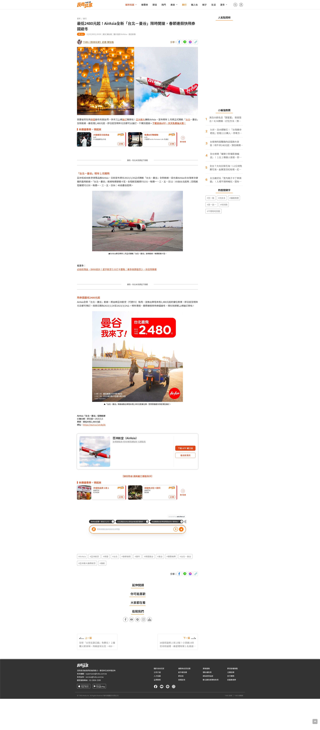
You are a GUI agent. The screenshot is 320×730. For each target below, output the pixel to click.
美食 (172, 4)
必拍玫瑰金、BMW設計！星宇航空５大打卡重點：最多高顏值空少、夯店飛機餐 (117, 269)
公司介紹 (157, 672)
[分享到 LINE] (184, 42)
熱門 (164, 4)
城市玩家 (129, 4)
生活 (213, 4)
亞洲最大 (140, 119)
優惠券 (144, 4)
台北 (188, 119)
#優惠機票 (171, 556)
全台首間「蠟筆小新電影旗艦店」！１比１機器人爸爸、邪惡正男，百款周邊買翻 (226, 155)
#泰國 (105, 556)
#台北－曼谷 (185, 556)
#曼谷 (159, 556)
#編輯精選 (234, 197)
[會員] (241, 5)
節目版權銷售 (232, 668)
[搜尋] (235, 5)
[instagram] (174, 686)
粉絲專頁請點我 (130, 441)
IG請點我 (142, 441)
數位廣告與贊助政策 (210, 679)
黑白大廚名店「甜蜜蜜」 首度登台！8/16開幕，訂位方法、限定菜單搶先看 (225, 119)
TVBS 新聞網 (238, 696)
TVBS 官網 (228, 696)
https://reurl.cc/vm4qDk (94, 424)
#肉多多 (221, 197)
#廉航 (102, 563)
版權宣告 (181, 679)
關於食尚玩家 (159, 668)
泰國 (93, 119)
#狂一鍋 (210, 197)
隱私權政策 (207, 672)
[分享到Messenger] (190, 42)
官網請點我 (118, 441)
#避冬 (137, 556)
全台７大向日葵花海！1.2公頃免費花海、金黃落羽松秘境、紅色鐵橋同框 (226, 167)
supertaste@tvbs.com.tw (96, 673)
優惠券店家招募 (184, 668)
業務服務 (206, 668)
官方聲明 (230, 676)
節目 (154, 4)
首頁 (78, 18)
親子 (204, 4)
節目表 (181, 676)
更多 (222, 4)
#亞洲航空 (94, 556)
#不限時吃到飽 (213, 211)
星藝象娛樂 (231, 679)
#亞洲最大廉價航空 (87, 563)
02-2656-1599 (95, 680)
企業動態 (157, 679)
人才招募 (157, 676)
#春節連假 (126, 556)
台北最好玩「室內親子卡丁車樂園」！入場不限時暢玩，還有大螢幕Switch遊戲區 (225, 179)
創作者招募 (182, 672)
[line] (168, 686)
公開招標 (230, 672)
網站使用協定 (208, 676)
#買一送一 (211, 204)
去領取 (121, 144)
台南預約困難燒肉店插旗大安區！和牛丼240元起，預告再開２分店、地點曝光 (226, 143)
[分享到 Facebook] (179, 42)
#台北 (115, 556)
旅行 (184, 4)
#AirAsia (82, 556)
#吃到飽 (223, 204)
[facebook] (156, 686)
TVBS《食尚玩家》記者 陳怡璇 (98, 42)
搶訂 (124, 119)
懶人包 (194, 4)
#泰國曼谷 (148, 556)
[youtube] (162, 686)
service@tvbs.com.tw (95, 677)
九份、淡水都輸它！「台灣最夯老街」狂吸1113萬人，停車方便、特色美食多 (226, 131)
